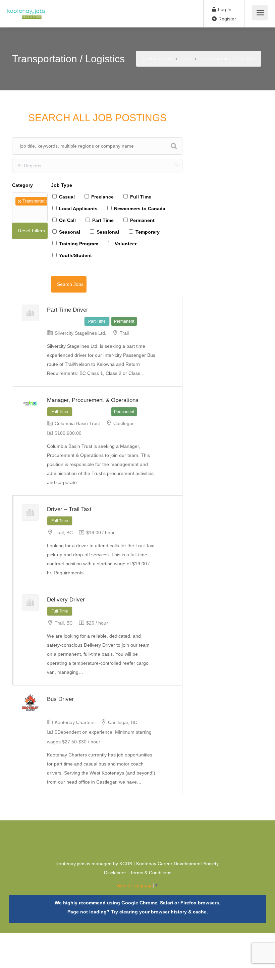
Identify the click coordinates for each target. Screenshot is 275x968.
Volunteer (124, 243)
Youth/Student (75, 255)
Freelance (102, 196)
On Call (67, 220)
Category (22, 185)
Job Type (61, 185)
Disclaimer (115, 872)
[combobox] (30, 207)
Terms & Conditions (150, 872)
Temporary (147, 232)
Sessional (107, 232)
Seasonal (69, 232)
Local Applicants (78, 208)
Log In (224, 9)
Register (226, 18)
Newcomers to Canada (139, 208)
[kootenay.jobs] (26, 10)
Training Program (78, 243)
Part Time (102, 220)
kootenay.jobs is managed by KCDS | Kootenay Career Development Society (137, 863)
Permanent (142, 220)
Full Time (140, 196)
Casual (66, 196)
